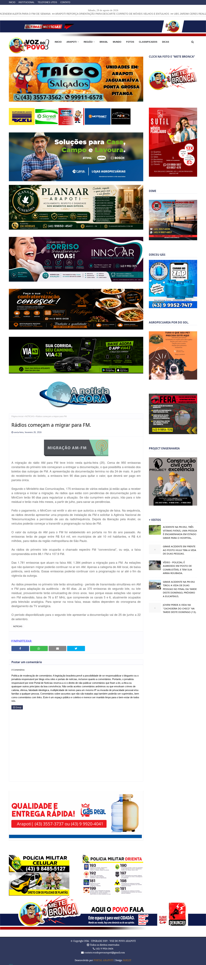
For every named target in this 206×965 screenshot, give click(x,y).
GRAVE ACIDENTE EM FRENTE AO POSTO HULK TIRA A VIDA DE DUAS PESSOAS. (179, 550)
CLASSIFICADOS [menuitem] (148, 42)
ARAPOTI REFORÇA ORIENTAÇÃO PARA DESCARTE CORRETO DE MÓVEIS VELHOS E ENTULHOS (65, 13)
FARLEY (127, 960)
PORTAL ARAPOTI (103, 960)
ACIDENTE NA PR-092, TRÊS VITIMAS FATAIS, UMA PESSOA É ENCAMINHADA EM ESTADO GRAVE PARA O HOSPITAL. (180, 532)
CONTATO (65, 2)
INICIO (12, 2)
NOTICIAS (29, 416)
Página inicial (17, 416)
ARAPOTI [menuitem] (71, 42)
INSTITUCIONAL (26, 2)
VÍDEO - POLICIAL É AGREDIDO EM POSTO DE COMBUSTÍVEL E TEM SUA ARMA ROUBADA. (177, 568)
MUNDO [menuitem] (117, 42)
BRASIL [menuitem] (104, 42)
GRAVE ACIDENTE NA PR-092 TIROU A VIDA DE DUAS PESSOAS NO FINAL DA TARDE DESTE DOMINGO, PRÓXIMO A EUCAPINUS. (180, 589)
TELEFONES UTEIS (47, 2)
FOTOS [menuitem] (130, 42)
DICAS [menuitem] (165, 42)
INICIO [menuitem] (58, 42)
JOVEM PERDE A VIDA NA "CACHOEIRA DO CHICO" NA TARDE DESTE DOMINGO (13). (179, 608)
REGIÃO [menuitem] (88, 42)
